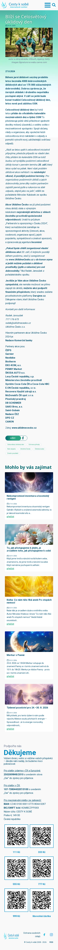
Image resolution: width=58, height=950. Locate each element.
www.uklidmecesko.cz (24, 427)
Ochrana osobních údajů (31, 934)
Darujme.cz (39, 295)
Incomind (36, 242)
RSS (51, 942)
